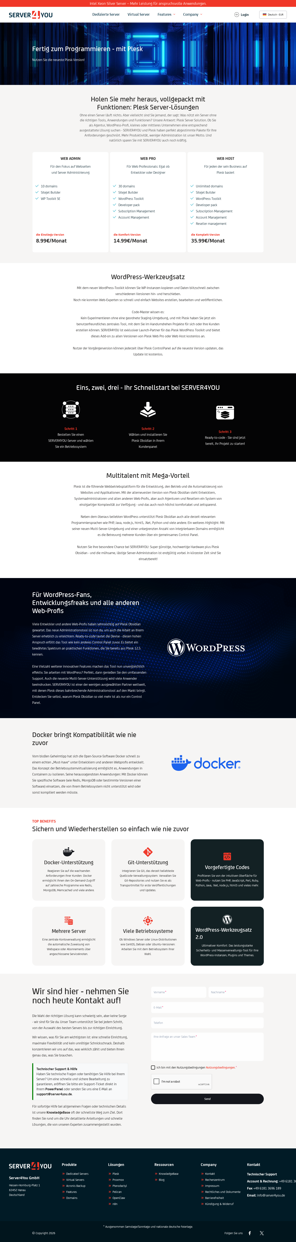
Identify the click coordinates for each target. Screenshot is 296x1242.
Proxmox (118, 1179)
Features (164, 14)
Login (245, 15)
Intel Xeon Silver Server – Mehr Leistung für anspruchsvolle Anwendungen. (148, 3)
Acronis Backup (75, 1185)
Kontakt (210, 1173)
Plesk (116, 1173)
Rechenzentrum (215, 1179)
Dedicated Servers (77, 1173)
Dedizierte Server (106, 14)
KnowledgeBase (168, 1173)
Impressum (212, 1185)
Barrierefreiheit (214, 1198)
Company (190, 14)
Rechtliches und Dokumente (222, 1191)
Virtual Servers (75, 1179)
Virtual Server (139, 14)
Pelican (117, 1191)
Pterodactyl (120, 1185)
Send (207, 1099)
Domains (71, 1198)
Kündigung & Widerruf (219, 1204)
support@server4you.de (54, 1094)
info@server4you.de (271, 1195)
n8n (115, 1204)
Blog (162, 1179)
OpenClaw (119, 1198)
